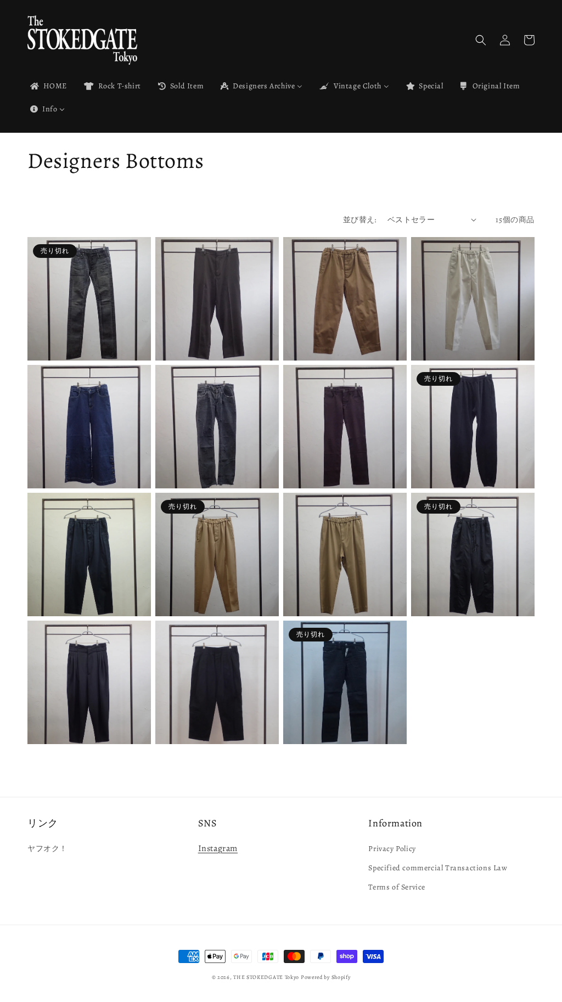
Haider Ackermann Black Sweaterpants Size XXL (457, 459)
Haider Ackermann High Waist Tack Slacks (83, 715)
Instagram (218, 848)
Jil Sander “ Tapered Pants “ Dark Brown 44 (214, 331)
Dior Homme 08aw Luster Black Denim (84, 331)
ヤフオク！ (47, 848)
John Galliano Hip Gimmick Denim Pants (333, 715)
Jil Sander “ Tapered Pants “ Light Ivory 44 (470, 331)
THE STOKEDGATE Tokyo (266, 977)
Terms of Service (396, 887)
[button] (481, 40)
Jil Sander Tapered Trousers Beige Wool (216, 587)
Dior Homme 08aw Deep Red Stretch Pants (336, 459)
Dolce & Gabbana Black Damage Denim (213, 459)
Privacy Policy (391, 848)
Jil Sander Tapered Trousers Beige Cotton (344, 587)
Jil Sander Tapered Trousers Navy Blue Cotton (86, 587)
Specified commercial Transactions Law (437, 868)
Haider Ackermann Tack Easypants (200, 715)
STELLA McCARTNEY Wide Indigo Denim (77, 459)
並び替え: (359, 220)
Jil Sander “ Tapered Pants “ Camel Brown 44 (345, 331)
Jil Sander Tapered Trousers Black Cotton (471, 587)
